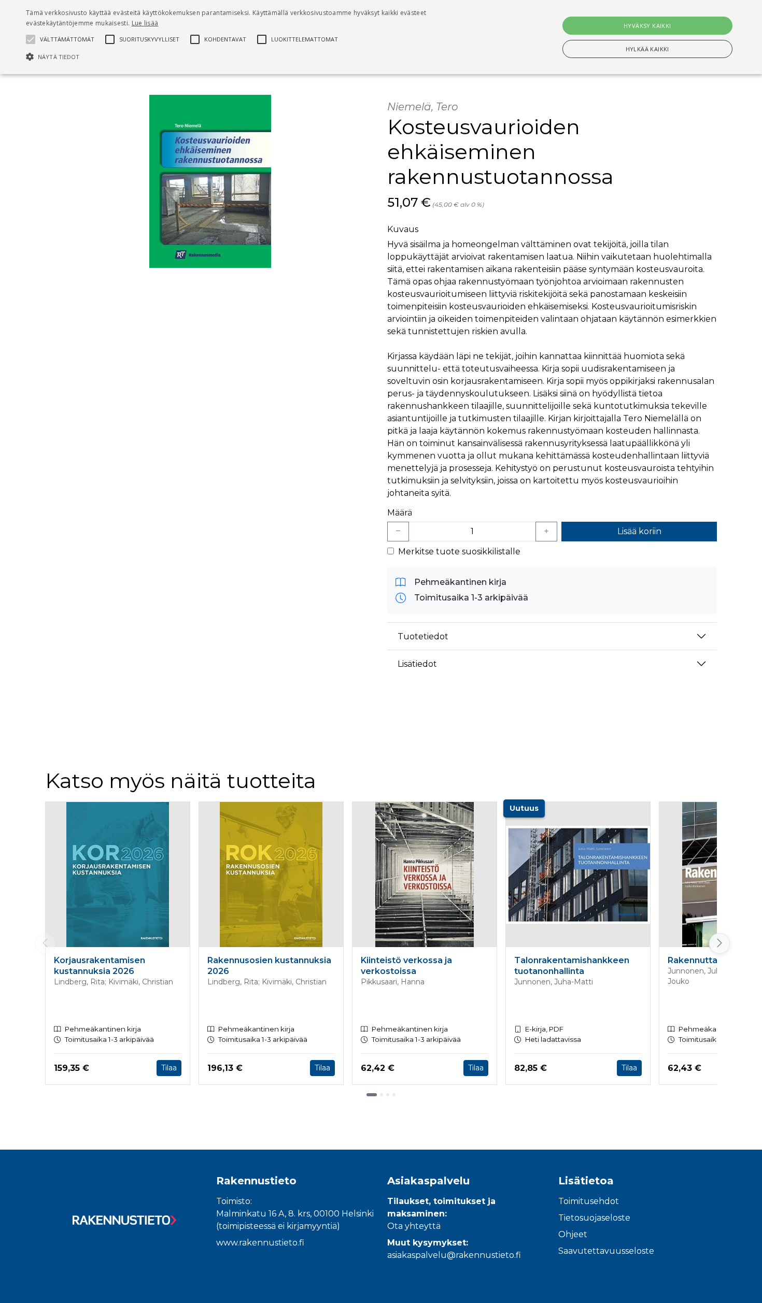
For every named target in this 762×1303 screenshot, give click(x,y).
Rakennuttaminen (706, 960)
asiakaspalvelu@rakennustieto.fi (454, 1255)
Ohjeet (572, 1234)
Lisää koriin (639, 531)
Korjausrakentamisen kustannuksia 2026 (99, 965)
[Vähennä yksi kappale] (398, 531)
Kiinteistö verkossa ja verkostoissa (406, 965)
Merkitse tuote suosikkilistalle (459, 551)
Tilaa (169, 1067)
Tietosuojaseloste (594, 1218)
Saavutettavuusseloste (606, 1251)
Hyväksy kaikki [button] (647, 26)
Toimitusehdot (588, 1201)
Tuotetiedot (423, 636)
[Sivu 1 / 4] (371, 1094)
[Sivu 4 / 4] (394, 1094)
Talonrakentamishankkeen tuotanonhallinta (571, 965)
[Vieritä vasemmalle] (45, 943)
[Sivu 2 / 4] (381, 1094)
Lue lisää (145, 23)
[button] (257, 56)
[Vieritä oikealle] (717, 943)
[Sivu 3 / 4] (387, 1094)
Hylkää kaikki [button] (647, 49)
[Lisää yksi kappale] (546, 531)
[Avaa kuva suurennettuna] (210, 181)
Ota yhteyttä (414, 1226)
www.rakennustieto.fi (260, 1243)
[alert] (381, 37)
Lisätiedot (417, 664)
